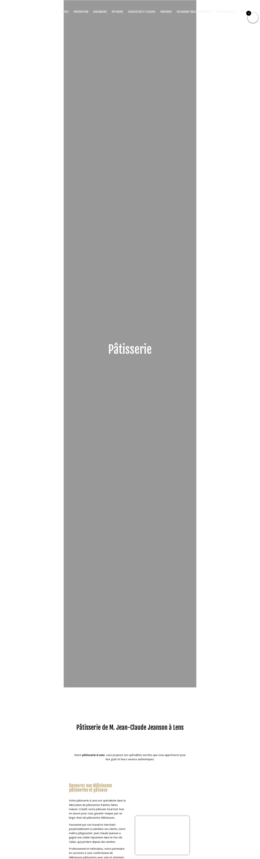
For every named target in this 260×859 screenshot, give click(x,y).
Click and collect (225, 11)
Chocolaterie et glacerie (141, 11)
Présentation (81, 11)
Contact (244, 11)
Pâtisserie (117, 11)
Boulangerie (100, 11)
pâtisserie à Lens (93, 755)
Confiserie (166, 11)
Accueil (65, 11)
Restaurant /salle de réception (194, 11)
